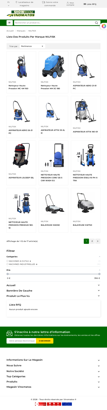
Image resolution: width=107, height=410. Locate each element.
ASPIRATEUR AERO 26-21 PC (20, 131)
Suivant (97, 241)
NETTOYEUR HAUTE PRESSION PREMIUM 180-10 (21, 225)
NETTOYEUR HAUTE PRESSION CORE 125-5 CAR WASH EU (51, 178)
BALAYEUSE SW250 (50, 225)
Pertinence (32, 46)
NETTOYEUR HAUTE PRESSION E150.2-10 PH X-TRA (85, 178)
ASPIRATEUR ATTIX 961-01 (85, 132)
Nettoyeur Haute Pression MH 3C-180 (50, 87)
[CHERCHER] (96, 22)
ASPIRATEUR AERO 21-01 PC (84, 87)
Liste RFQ (15, 304)
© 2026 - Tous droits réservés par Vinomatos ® (53, 399)
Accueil (11, 285)
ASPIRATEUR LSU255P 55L (21, 177)
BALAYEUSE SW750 (82, 225)
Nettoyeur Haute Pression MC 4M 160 (18, 87)
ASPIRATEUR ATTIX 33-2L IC (53, 131)
